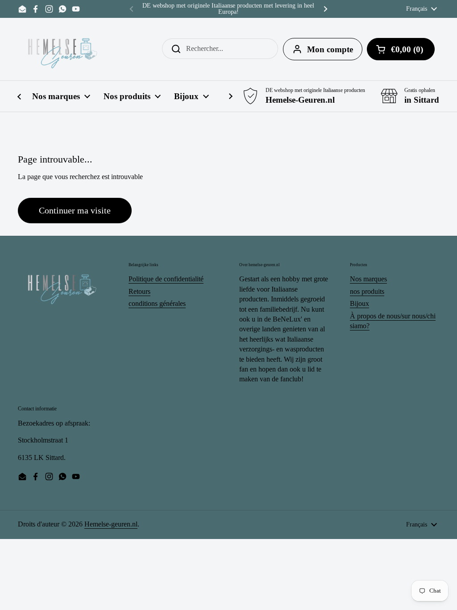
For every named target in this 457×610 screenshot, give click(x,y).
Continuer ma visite (75, 210)
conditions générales (157, 303)
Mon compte (330, 49)
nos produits (367, 291)
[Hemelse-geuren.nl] (63, 49)
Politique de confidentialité (166, 279)
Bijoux (359, 303)
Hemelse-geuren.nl (110, 524)
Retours (139, 291)
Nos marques (368, 279)
